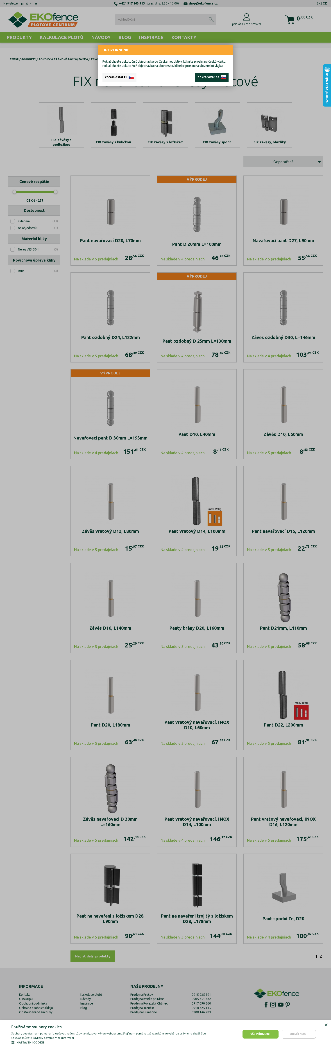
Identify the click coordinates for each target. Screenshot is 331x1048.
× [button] (326, 1025)
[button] (110, 1042)
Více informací (64, 1038)
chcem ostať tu (117, 77)
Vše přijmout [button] (260, 1034)
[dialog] (165, 1034)
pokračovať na (209, 77)
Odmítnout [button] (299, 1034)
